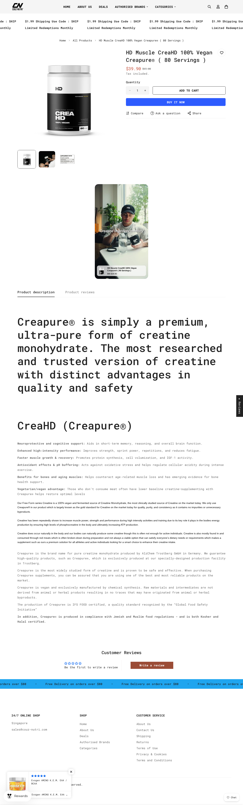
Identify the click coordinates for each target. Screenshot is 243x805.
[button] (71, 771)
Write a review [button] (151, 665)
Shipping (143, 736)
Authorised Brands (130, 7)
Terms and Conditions (154, 760)
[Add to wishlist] (222, 53)
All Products (82, 40)
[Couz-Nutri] (18, 7)
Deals (103, 7)
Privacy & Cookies (151, 754)
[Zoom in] (109, 55)
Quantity (133, 82)
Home (66, 7)
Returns (142, 742)
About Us (85, 7)
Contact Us (145, 730)
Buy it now (176, 102)
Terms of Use (147, 748)
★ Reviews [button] (240, 406)
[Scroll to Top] (236, 786)
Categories (164, 7)
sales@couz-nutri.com (29, 729)
